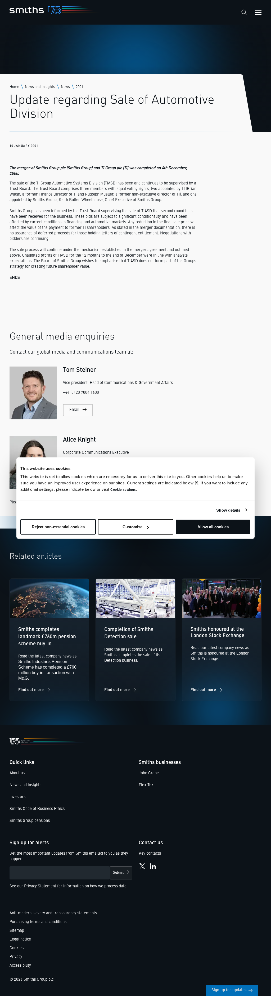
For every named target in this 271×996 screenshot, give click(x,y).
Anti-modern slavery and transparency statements (53, 913)
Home (14, 87)
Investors (17, 797)
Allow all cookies (213, 527)
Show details (228, 510)
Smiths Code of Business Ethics (37, 809)
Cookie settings (123, 490)
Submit (118, 872)
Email (74, 410)
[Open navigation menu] (258, 12)
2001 (79, 87)
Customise (132, 527)
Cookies (17, 948)
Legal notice (20, 940)
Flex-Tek (146, 785)
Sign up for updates (228, 990)
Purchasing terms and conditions (38, 922)
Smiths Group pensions (30, 821)
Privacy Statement (40, 886)
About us (17, 773)
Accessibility (20, 966)
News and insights (40, 87)
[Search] (244, 12)
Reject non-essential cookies (58, 527)
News (65, 87)
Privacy (16, 957)
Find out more (31, 690)
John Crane (149, 773)
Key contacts (150, 854)
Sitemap (17, 931)
